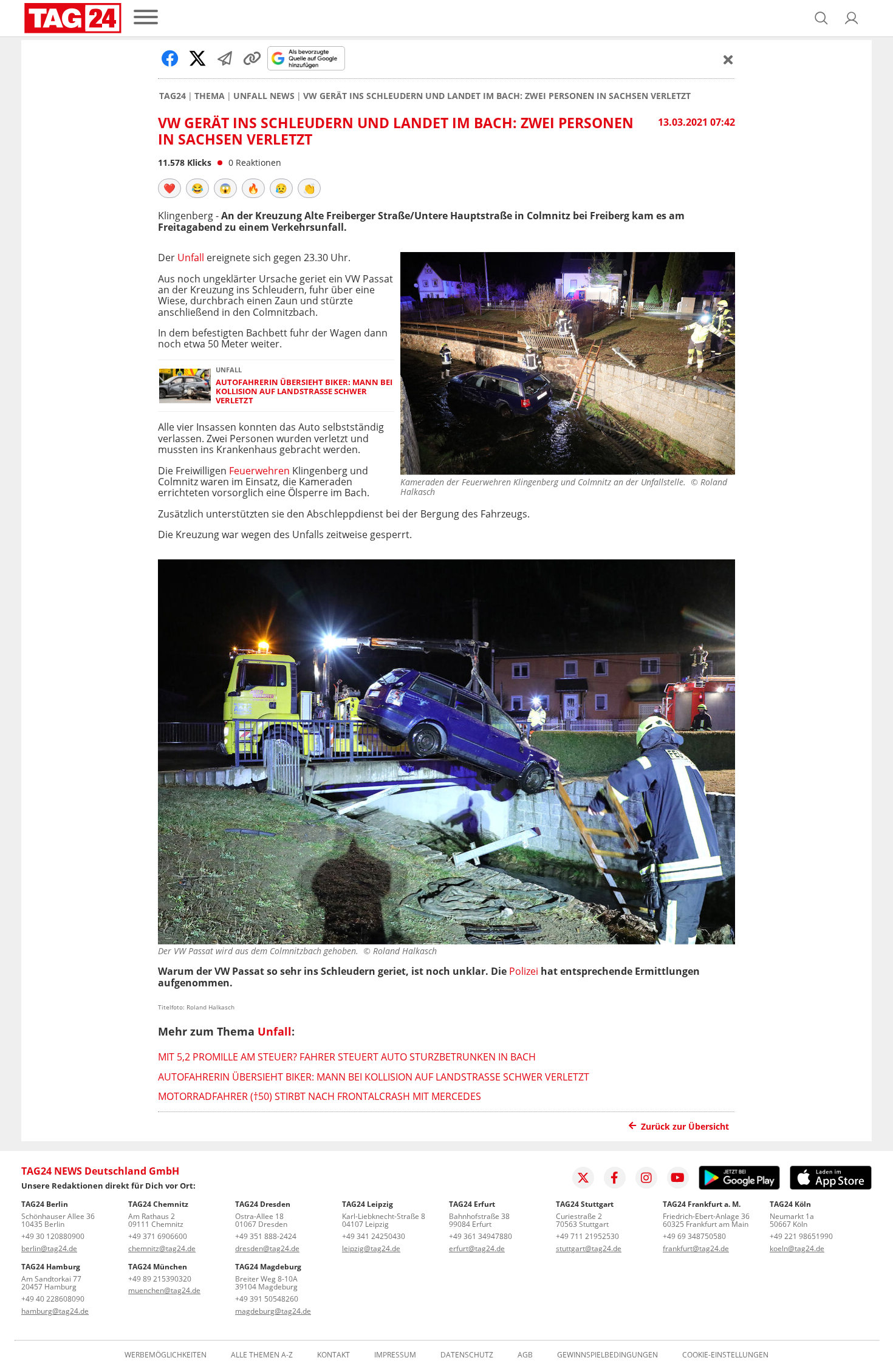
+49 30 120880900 (52, 1236)
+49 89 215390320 (159, 1279)
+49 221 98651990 (801, 1236)
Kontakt (333, 1355)
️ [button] (169, 188)
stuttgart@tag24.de (588, 1248)
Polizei (525, 971)
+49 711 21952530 (587, 1236)
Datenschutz (466, 1355)
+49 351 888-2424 (265, 1236)
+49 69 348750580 (694, 1236)
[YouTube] (678, 1178)
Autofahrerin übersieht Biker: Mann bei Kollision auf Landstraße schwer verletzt (304, 392)
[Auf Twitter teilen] (197, 58)
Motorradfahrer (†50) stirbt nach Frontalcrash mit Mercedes (319, 1096)
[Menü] (145, 18)
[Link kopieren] (252, 58)
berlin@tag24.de (49, 1248)
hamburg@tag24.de (55, 1311)
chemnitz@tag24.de (162, 1248)
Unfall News (264, 96)
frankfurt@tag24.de (696, 1248)
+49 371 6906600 (157, 1236)
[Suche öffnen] (821, 18)
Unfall (192, 257)
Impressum (395, 1355)
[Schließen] (728, 59)
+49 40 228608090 (52, 1299)
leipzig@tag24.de (371, 1248)
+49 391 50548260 (266, 1299)
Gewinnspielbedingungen (607, 1355)
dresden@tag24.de (267, 1248)
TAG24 (172, 96)
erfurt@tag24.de (477, 1248)
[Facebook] (615, 1178)
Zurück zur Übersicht (685, 1126)
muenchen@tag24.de (164, 1290)
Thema (209, 96)
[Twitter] (583, 1178)
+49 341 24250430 (373, 1236)
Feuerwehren (260, 470)
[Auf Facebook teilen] (170, 58)
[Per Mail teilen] (225, 58)
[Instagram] (646, 1178)
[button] (852, 18)
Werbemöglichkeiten (166, 1355)
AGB (525, 1355)
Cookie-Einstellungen (725, 1355)
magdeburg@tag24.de (273, 1311)
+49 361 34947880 (480, 1236)
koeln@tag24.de (797, 1248)
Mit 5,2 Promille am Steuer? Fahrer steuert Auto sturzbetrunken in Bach (347, 1056)
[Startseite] (72, 18)
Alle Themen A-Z (262, 1355)
